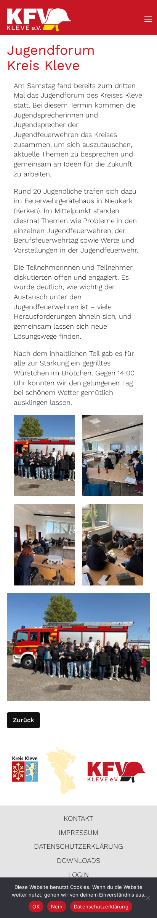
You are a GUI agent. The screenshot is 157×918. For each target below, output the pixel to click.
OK (36, 906)
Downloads (78, 860)
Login (78, 875)
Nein (56, 906)
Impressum (78, 832)
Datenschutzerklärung (78, 846)
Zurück (23, 720)
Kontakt (78, 818)
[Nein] (147, 898)
